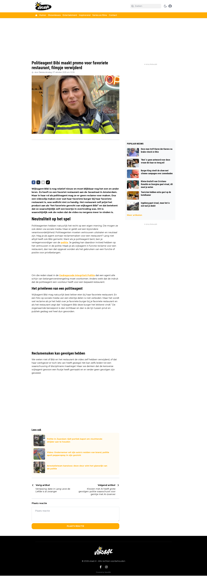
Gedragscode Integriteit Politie (77, 275)
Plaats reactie (75, 526)
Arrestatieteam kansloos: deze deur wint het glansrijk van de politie (77, 467)
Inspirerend (84, 15)
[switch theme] (165, 6)
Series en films (99, 15)
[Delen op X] (38, 182)
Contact (113, 15)
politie (64, 242)
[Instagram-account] (106, 566)
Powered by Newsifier (103, 572)
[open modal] (170, 6)
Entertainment (70, 15)
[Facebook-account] (100, 566)
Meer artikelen (134, 215)
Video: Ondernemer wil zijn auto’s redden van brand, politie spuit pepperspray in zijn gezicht (78, 453)
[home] (36, 15)
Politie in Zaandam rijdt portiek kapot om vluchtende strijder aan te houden (74, 440)
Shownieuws (54, 15)
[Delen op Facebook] (33, 182)
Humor (42, 15)
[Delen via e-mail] (43, 182)
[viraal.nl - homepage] (43, 6)
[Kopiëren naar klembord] (48, 182)
